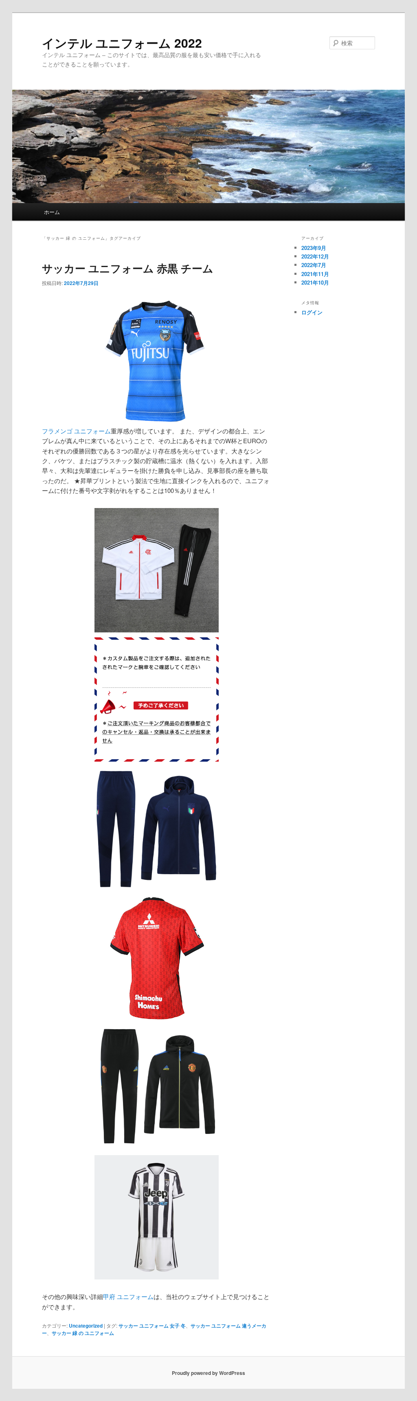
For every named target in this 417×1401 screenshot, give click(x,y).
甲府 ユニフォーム (128, 1296)
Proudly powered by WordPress (208, 1373)
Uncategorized (86, 1325)
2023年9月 (313, 248)
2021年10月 (315, 282)
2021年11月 (315, 274)
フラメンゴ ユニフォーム (76, 430)
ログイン (312, 312)
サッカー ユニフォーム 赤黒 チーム (127, 268)
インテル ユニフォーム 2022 (122, 42)
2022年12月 (315, 256)
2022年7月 (313, 265)
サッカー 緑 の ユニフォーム (83, 1333)
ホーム (52, 212)
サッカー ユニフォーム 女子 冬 (152, 1325)
